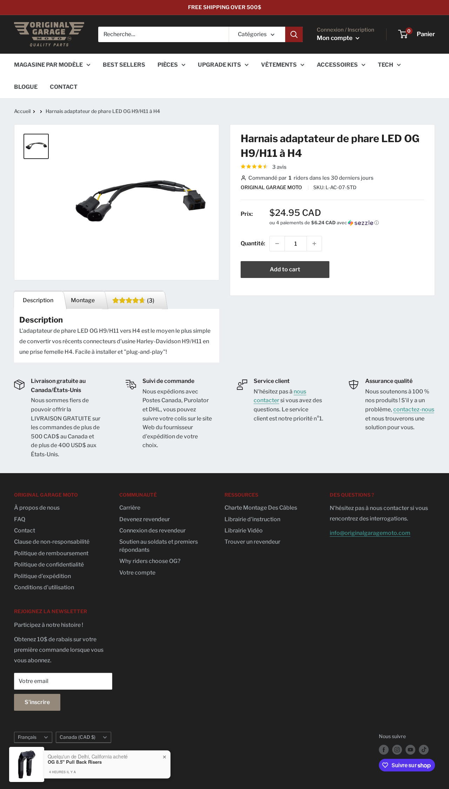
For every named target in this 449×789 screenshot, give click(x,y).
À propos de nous (37, 507)
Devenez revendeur (144, 519)
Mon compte (335, 37)
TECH (385, 64)
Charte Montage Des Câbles (260, 507)
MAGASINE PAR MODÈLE (48, 64)
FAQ (19, 519)
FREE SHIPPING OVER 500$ (224, 7)
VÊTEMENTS (279, 64)
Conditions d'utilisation (44, 587)
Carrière (129, 507)
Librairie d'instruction (252, 519)
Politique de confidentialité (49, 564)
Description (38, 300)
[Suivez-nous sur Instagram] (397, 750)
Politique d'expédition (42, 576)
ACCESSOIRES (337, 64)
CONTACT (64, 87)
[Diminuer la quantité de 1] (277, 243)
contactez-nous (413, 409)
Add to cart (285, 269)
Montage (83, 300)
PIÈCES (168, 64)
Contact (24, 530)
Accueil (22, 111)
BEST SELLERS (124, 64)
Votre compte (137, 572)
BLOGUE (26, 87)
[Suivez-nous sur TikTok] (424, 750)
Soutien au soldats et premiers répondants (158, 545)
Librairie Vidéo (243, 530)
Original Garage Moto (272, 187)
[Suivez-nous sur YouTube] (410, 750)
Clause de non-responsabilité (51, 541)
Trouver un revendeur (252, 541)
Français (27, 737)
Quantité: (253, 243)
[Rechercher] (294, 34)
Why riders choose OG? (149, 561)
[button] (346, 222)
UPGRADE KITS (219, 64)
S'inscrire (37, 702)
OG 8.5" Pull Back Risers (75, 762)
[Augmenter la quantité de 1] (314, 243)
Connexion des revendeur (152, 530)
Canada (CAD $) (77, 737)
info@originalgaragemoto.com (370, 533)
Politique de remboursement (51, 553)
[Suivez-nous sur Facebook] (384, 750)
